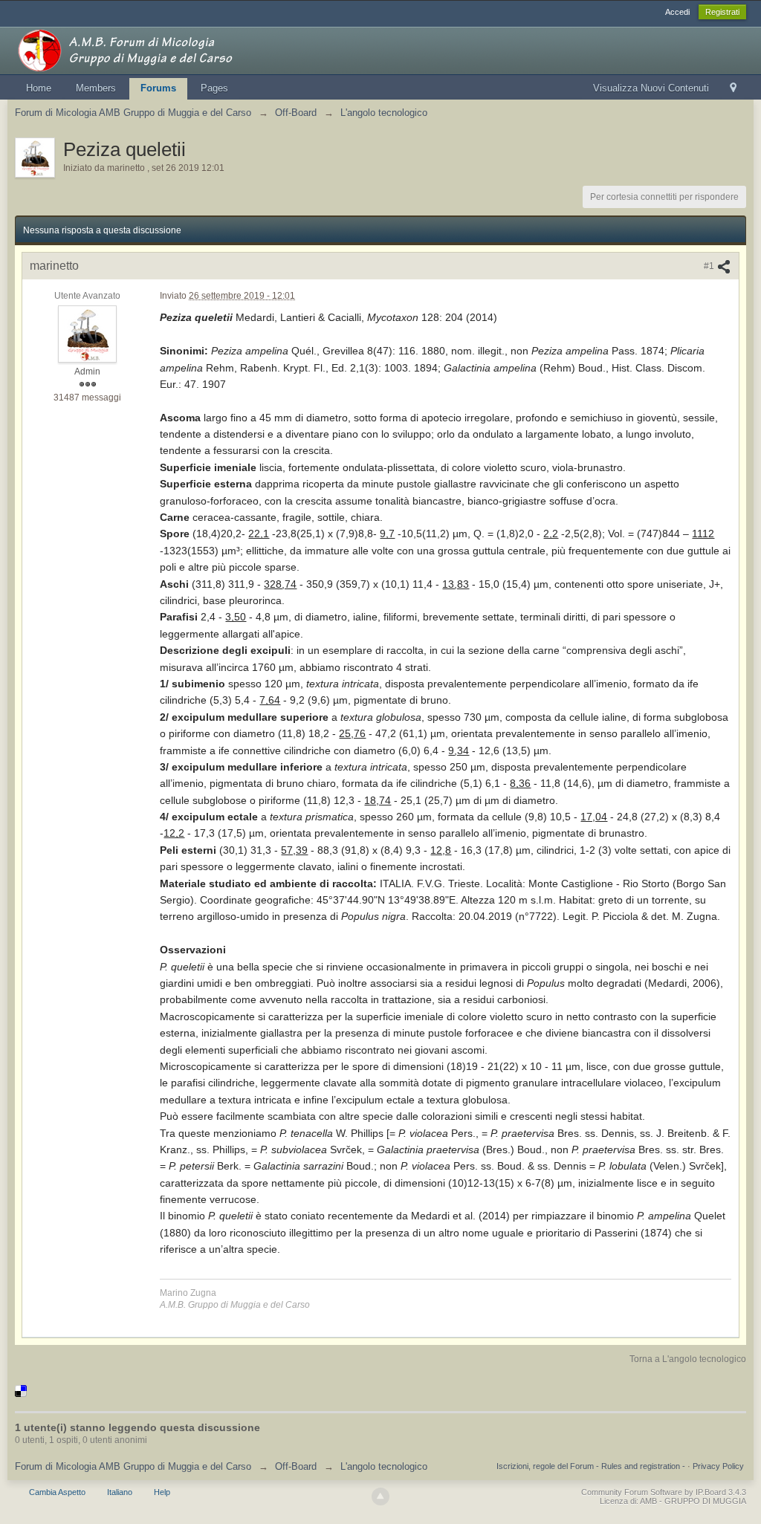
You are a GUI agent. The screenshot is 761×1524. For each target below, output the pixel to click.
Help (162, 1492)
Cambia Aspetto (57, 1492)
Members (96, 88)
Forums (158, 88)
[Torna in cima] (380, 1496)
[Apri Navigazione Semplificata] (733, 89)
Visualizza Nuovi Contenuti (651, 88)
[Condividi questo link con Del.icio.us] (21, 1390)
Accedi (677, 11)
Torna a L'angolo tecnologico (687, 1359)
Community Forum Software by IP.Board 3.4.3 (663, 1492)
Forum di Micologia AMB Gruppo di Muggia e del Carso (133, 1466)
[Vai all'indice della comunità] (148, 49)
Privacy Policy (718, 1466)
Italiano (119, 1492)
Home (38, 88)
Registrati (722, 11)
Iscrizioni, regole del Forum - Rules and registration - (590, 1466)
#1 (710, 266)
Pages (214, 88)
